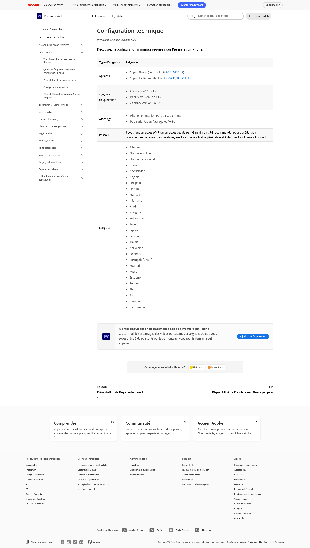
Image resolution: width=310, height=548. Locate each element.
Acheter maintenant (192, 5)
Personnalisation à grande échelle (92, 465)
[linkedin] (81, 542)
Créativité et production (88, 479)
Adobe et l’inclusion (242, 513)
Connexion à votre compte (245, 465)
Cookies (253, 542)
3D (27, 489)
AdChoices (279, 542)
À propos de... (240, 470)
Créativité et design (53, 4)
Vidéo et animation (34, 479)
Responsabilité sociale (244, 489)
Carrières (238, 474)
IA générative (31, 465)
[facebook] (62, 542)
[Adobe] (33, 5)
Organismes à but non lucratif (143, 470)
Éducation (134, 465)
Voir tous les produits (35, 503)
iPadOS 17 (169, 78)
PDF (27, 484)
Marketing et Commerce (125, 4)
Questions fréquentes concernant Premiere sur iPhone (59, 71)
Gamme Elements (34, 494)
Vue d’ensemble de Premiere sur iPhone (59, 61)
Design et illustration (35, 474)
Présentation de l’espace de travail (60, 80)
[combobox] (215, 16)
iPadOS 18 (183, 78)
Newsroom (239, 484)
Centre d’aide (188, 465)
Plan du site (264, 542)
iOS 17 (170, 72)
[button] (258, 5)
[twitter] (75, 542)
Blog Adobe (239, 518)
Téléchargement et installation (195, 470)
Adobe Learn (187, 479)
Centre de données (242, 503)
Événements (239, 479)
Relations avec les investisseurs (248, 494)
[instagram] (69, 542)
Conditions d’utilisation (237, 542)
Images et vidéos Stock (36, 499)
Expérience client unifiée (88, 474)
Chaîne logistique (242, 499)
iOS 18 (179, 72)
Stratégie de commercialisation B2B (94, 484)
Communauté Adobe (191, 474)
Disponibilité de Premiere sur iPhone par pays (61, 96)
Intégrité (238, 508)
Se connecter (273, 4)
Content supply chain (87, 470)
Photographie (31, 470)
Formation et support (158, 4)
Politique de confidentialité (213, 542)
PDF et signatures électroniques (88, 4)
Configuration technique (56, 87)
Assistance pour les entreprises (195, 484)
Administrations (137, 474)
